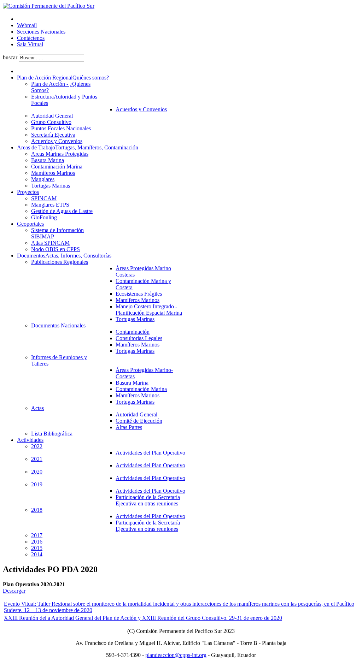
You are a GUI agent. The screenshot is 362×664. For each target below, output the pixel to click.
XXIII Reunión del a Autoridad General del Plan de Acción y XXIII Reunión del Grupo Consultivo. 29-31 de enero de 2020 (143, 618)
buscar (10, 57)
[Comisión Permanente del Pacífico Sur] (48, 6)
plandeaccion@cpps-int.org (175, 655)
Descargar (14, 591)
